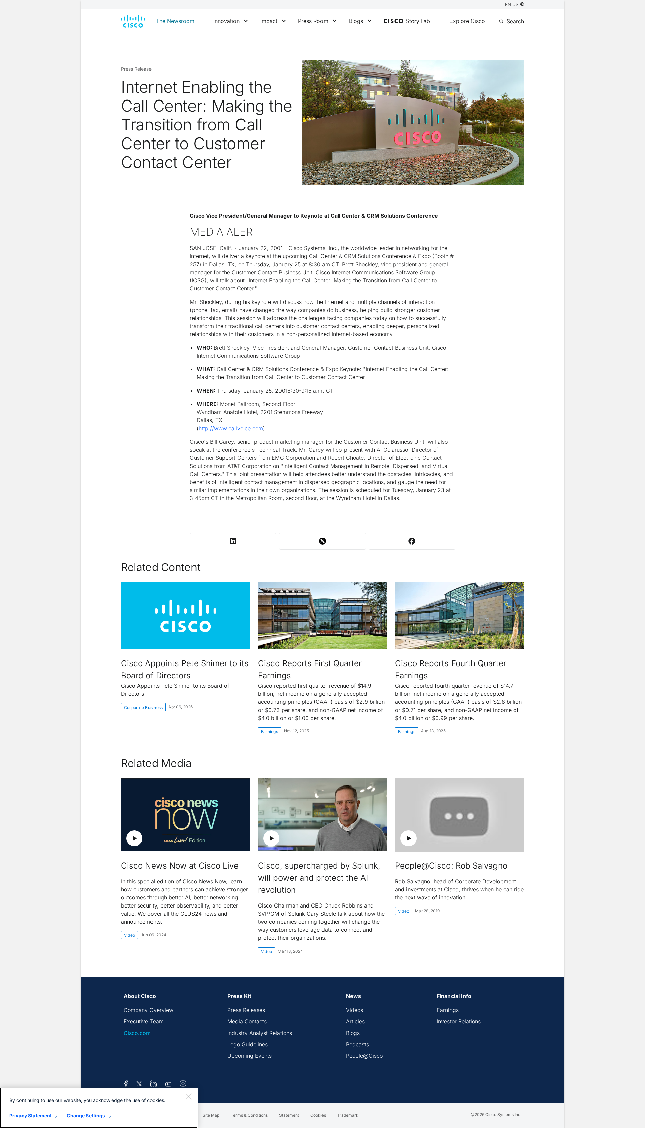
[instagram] (183, 1084)
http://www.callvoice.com (231, 428)
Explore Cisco (467, 20)
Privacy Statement (30, 1115)
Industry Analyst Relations (259, 1033)
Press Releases (246, 1010)
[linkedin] (153, 1084)
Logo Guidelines (247, 1044)
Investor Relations (459, 1021)
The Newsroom (175, 20)
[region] (99, 1108)
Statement (289, 1115)
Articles (355, 1021)
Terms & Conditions (249, 1115)
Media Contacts (247, 1021)
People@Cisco (364, 1055)
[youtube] (168, 1084)
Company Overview (148, 1010)
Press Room (313, 20)
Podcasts (357, 1044)
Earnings (269, 731)
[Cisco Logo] (133, 21)
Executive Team (144, 1021)
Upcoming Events (249, 1055)
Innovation (226, 20)
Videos (354, 1010)
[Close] (188, 1096)
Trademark (347, 1115)
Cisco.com (137, 1033)
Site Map (211, 1115)
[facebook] (126, 1084)
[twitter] (140, 1084)
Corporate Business (143, 707)
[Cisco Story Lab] (407, 21)
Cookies (318, 1115)
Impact (268, 20)
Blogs (356, 20)
